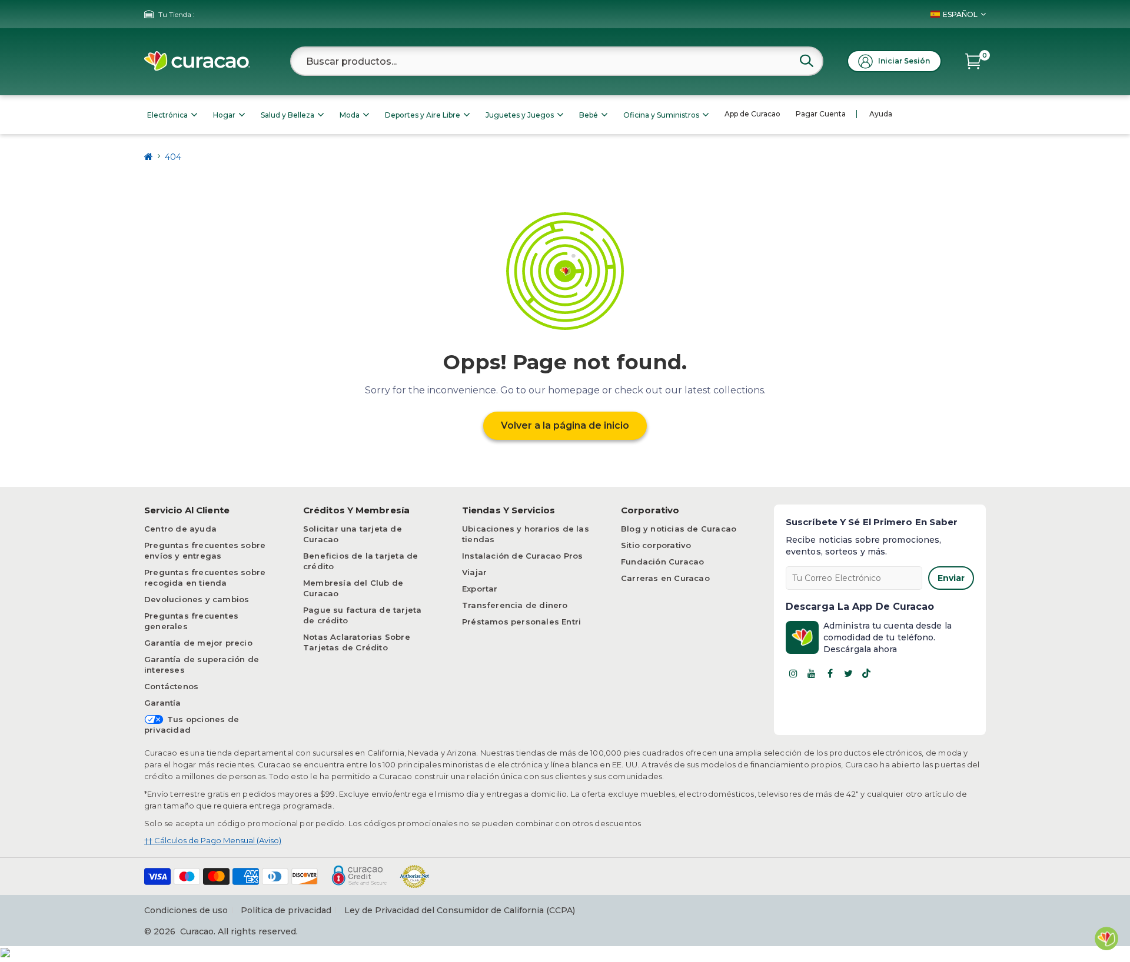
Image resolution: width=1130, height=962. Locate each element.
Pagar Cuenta (821, 113)
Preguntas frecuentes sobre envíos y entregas (204, 550)
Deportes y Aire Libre (422, 115)
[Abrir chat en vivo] (1106, 938)
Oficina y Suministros (661, 115)
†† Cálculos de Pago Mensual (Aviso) (212, 840)
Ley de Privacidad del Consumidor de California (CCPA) (459, 910)
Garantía (162, 702)
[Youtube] (811, 673)
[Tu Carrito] (973, 61)
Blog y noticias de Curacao (678, 528)
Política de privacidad (286, 910)
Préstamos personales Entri (521, 621)
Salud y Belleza (287, 115)
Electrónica (167, 115)
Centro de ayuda (180, 528)
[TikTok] (866, 673)
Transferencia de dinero (515, 605)
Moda (350, 115)
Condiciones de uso (186, 910)
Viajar (474, 572)
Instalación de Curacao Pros (522, 555)
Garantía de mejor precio (198, 642)
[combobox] (556, 61)
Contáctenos (171, 686)
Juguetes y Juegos (520, 115)
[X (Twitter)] (848, 673)
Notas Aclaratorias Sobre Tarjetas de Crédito (356, 642)
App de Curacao (752, 113)
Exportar (480, 588)
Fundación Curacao (662, 561)
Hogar (224, 115)
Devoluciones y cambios (196, 599)
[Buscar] (806, 60)
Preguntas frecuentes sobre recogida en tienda (204, 577)
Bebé (588, 115)
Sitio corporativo (656, 545)
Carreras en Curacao (665, 578)
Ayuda (880, 113)
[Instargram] (793, 673)
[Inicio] (148, 157)
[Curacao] (197, 61)
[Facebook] (829, 673)
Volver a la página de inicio (565, 425)
